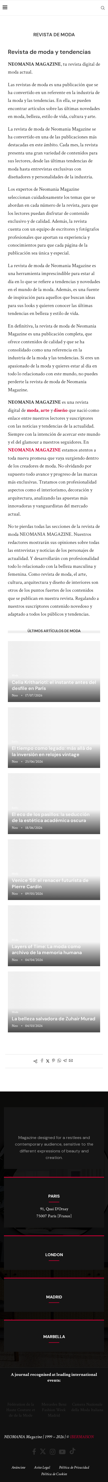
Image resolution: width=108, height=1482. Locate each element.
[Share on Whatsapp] (59, 1061)
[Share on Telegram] (65, 1061)
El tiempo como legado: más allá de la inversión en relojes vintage (52, 751)
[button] (9, 1403)
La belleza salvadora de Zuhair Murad (53, 1019)
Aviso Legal (42, 1467)
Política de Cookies (54, 1473)
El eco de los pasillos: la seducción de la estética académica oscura (51, 817)
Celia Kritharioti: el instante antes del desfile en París (54, 685)
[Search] (102, 7)
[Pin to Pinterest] (53, 1061)
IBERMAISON (82, 1437)
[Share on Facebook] (42, 1061)
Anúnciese (18, 1467)
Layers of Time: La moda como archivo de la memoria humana (47, 949)
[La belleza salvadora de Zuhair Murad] (54, 1001)
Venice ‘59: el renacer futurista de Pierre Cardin (50, 883)
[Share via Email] (71, 1061)
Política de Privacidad (74, 1467)
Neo (15, 695)
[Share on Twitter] (48, 1061)
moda (33, 410)
